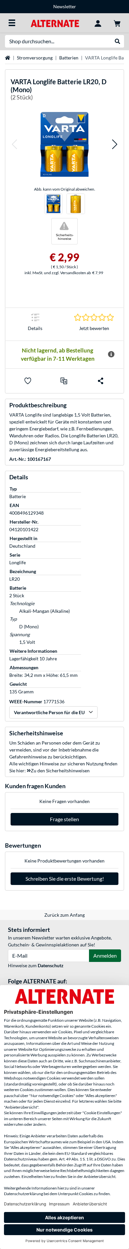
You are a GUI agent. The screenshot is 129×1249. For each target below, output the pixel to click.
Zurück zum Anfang (64, 915)
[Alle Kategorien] (12, 23)
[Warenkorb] (117, 22)
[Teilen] (100, 381)
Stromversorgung (35, 57)
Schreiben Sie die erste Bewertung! (64, 878)
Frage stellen (64, 819)
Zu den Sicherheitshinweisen (60, 770)
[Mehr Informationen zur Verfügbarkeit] (111, 354)
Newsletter (64, 6)
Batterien (68, 57)
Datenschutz (51, 965)
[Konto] (98, 22)
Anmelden (105, 955)
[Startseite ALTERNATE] (55, 22)
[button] (14, 144)
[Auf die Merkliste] (28, 381)
